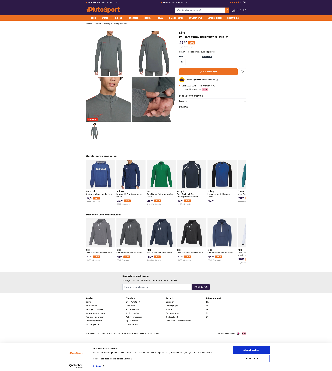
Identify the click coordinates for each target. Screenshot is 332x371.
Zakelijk (170, 298)
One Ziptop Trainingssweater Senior (160, 194)
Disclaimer (122, 333)
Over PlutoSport (133, 302)
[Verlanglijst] (239, 10)
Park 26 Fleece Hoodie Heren (99, 251)
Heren (93, 18)
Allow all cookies (251, 350)
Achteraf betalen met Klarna (176, 2)
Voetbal (98, 24)
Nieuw (160, 18)
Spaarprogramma (94, 320)
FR (207, 309)
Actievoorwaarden (134, 317)
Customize (250, 358)
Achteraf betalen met (192, 89)
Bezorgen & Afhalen (94, 309)
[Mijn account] (234, 10)
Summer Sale (195, 18)
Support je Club (92, 324)
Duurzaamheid (132, 324)
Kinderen (118, 18)
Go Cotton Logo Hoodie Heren (99, 192)
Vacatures (130, 305)
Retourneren (91, 305)
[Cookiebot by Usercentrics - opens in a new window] (76, 366)
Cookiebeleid (132, 333)
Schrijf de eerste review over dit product (197, 52)
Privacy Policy (111, 333)
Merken (147, 18)
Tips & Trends (132, 320)
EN (207, 317)
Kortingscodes (132, 313)
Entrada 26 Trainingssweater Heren (129, 194)
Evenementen (172, 313)
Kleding (107, 24)
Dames (105, 18)
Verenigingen (215, 18)
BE (207, 305)
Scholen (169, 309)
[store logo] (103, 10)
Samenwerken (132, 309)
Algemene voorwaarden (95, 333)
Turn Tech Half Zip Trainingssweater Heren (187, 194)
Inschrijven (201, 286)
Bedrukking (233, 18)
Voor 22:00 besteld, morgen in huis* (104, 2)
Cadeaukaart (172, 317)
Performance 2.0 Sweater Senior (219, 194)
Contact (89, 302)
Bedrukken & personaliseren (178, 320)
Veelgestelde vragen (95, 317)
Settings (97, 366)
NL (207, 302)
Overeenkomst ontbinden (149, 333)
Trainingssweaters (120, 24)
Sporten (133, 18)
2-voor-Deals (176, 18)
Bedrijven (170, 302)
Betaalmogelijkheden (95, 313)
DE (207, 313)
